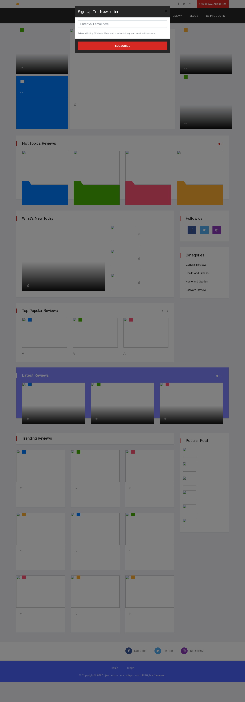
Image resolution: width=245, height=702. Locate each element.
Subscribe (122, 45)
